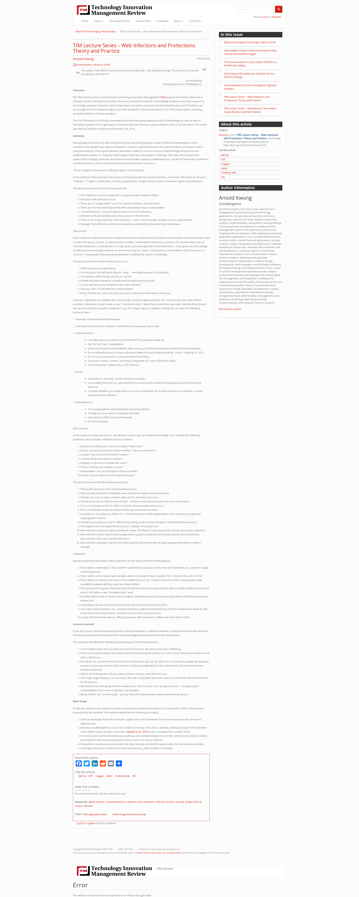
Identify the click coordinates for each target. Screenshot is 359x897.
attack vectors (96, 801)
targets (189, 801)
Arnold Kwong (83, 59)
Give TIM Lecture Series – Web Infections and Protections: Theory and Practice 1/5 (76, 790)
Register (276, 16)
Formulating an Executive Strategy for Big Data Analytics (250, 86)
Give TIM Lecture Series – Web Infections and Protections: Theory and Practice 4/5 (86, 790)
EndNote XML (122, 776)
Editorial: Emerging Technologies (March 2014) (249, 42)
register (91, 823)
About (177, 21)
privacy (170, 801)
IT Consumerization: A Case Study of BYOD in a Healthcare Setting (250, 63)
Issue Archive (143, 21)
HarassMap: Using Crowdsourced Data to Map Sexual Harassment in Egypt (250, 52)
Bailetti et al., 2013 (138, 731)
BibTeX (83, 776)
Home (85, 21)
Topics (98, 21)
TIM (163, 97)
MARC (109, 776)
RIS (134, 776)
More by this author (230, 309)
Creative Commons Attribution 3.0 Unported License (158, 852)
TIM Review (164, 868)
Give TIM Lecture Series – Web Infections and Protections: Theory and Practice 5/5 (89, 790)
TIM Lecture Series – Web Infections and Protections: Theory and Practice (134, 48)
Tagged (99, 776)
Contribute (162, 21)
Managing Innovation (96, 814)
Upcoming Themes (119, 21)
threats (89, 806)
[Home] (116, 10)
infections (149, 801)
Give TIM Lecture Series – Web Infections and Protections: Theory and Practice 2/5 (79, 790)
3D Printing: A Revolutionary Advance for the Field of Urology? (249, 75)
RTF (91, 776)
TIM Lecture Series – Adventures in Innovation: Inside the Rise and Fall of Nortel (250, 110)
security (179, 801)
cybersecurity (134, 801)
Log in (265, 16)
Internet (160, 801)
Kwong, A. (224, 135)
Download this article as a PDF (93, 64)
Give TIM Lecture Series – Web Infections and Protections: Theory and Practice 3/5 (83, 790)
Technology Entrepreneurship (129, 814)
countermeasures (115, 801)
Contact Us (195, 21)
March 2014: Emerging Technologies (96, 31)
